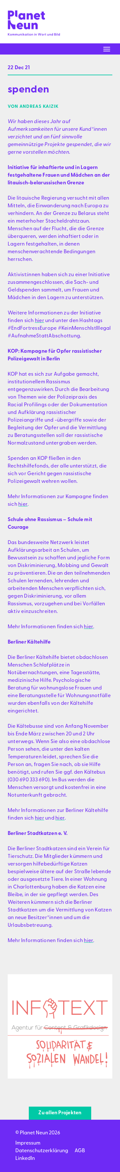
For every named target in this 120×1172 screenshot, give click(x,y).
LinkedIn (25, 1158)
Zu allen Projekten (59, 1113)
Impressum (27, 1143)
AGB (80, 1151)
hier (39, 320)
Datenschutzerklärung (41, 1151)
